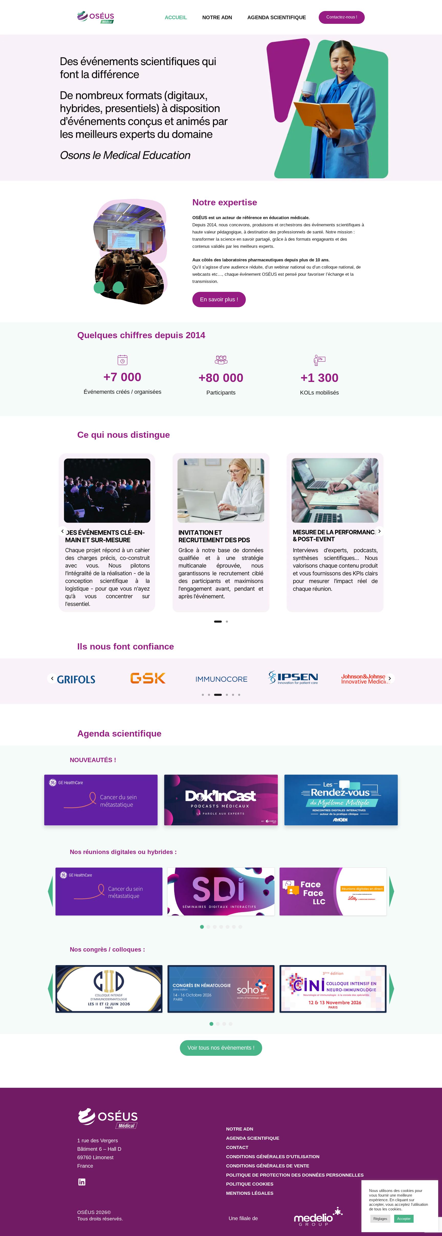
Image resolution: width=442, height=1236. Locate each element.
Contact (237, 1147)
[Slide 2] (227, 622)
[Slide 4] (227, 695)
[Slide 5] (233, 695)
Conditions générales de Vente (267, 1165)
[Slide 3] (218, 695)
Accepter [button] (404, 1219)
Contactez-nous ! (341, 17)
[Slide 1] (218, 622)
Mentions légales (249, 1193)
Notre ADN (217, 17)
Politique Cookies (249, 1184)
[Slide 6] (239, 695)
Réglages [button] (380, 1219)
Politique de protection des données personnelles (295, 1175)
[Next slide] (379, 531)
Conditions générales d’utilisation (272, 1156)
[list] (221, 531)
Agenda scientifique (276, 17)
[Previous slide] (62, 531)
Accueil (176, 17)
